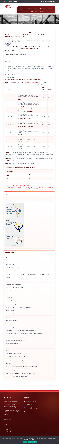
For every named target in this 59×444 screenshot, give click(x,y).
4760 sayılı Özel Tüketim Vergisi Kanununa (30, 82)
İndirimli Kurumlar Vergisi (11, 304)
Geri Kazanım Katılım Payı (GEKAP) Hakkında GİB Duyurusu (18, 185)
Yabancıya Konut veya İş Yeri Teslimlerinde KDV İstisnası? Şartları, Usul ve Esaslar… (24, 370)
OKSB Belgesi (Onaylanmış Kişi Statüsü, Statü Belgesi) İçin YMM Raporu (21, 330)
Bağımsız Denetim (10, 264)
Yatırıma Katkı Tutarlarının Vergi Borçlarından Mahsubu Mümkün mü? (21, 373)
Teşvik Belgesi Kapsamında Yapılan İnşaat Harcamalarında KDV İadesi (21, 360)
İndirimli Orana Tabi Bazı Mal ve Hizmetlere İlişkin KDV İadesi (19, 307)
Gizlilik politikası (32, 441)
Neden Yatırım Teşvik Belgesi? (12, 327)
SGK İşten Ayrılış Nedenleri (11, 346)
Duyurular (8, 277)
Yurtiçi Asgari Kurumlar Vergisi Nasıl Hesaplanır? (16, 376)
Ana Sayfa (6, 424)
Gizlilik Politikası (9, 290)
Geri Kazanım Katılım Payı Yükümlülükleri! (15, 287)
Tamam (25, 441)
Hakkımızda (8, 294)
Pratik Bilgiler (8, 337)
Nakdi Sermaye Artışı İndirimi (12, 323)
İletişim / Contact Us (10, 300)
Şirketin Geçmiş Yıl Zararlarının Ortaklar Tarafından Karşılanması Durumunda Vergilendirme (11, 403)
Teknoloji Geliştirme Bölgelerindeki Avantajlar (16, 356)
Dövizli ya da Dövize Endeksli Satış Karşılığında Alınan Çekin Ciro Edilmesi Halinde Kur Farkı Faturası (27, 274)
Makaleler (8, 317)
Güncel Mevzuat (7, 431)
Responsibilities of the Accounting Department (16, 340)
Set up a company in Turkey (12, 343)
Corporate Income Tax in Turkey (13, 267)
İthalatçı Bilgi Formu (10, 310)
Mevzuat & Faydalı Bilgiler (11, 320)
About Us (8, 257)
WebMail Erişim (46, 1)
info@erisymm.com (18, 1)
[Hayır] (57, 440)
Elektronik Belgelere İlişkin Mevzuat (13, 284)
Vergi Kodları (8, 363)
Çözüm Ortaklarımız (10, 271)
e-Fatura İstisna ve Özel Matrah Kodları (14, 280)
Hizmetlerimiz (9, 297)
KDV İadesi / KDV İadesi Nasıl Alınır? (13, 314)
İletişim (5, 434)
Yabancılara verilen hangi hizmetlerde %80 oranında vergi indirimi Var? (21, 366)
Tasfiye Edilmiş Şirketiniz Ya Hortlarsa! (14, 353)
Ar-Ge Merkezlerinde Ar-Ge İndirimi (13, 261)
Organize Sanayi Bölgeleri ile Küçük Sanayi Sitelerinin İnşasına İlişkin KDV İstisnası (24, 333)
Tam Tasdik (8, 350)
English (53, 1)
